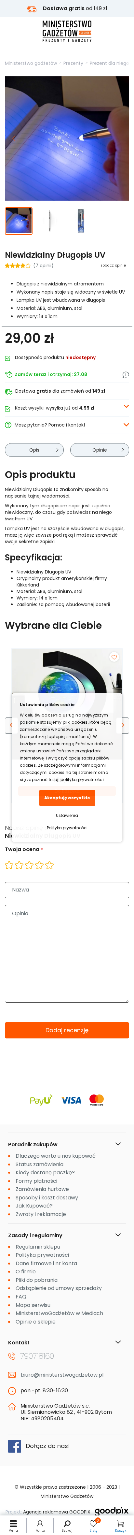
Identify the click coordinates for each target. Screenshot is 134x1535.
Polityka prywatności (67, 828)
